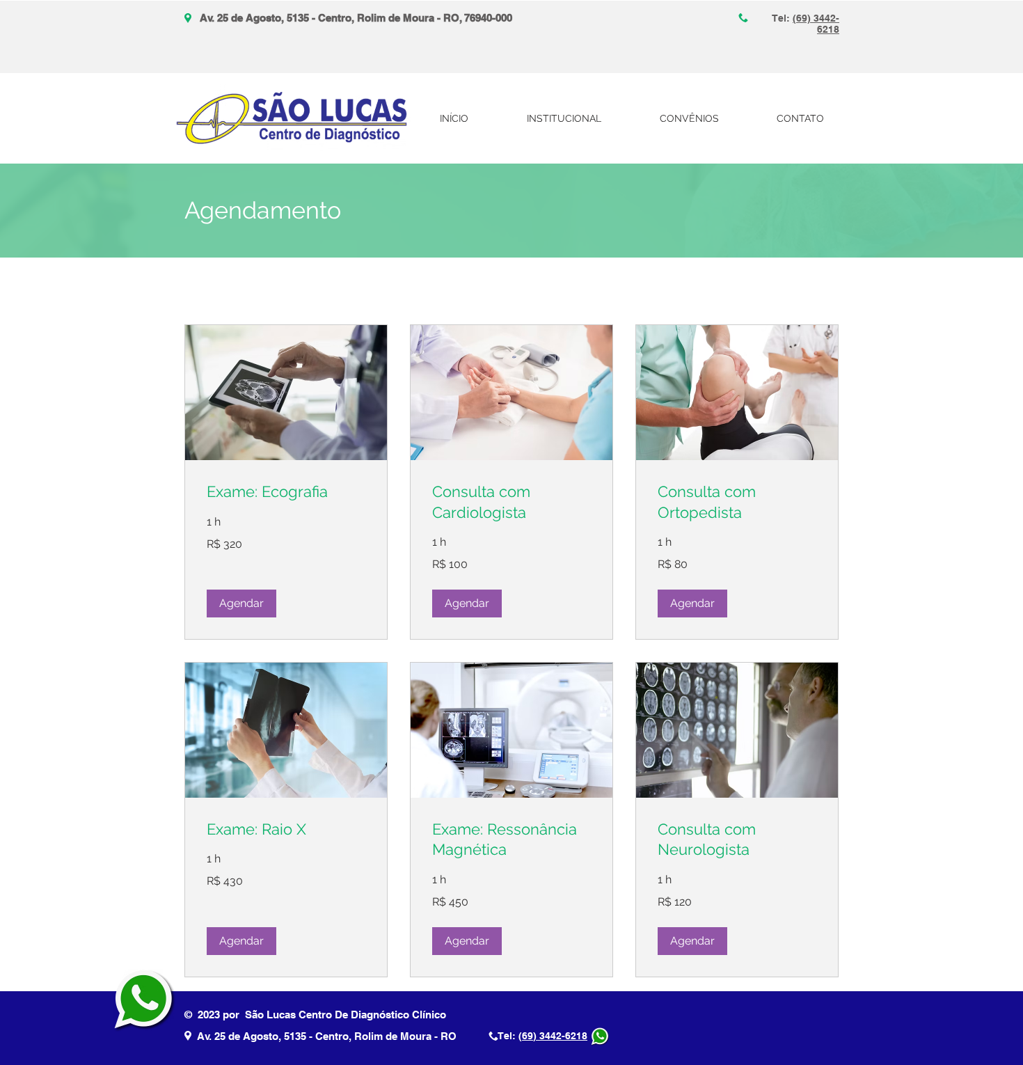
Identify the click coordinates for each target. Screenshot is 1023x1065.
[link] (286, 492)
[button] (241, 603)
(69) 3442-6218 (552, 1035)
